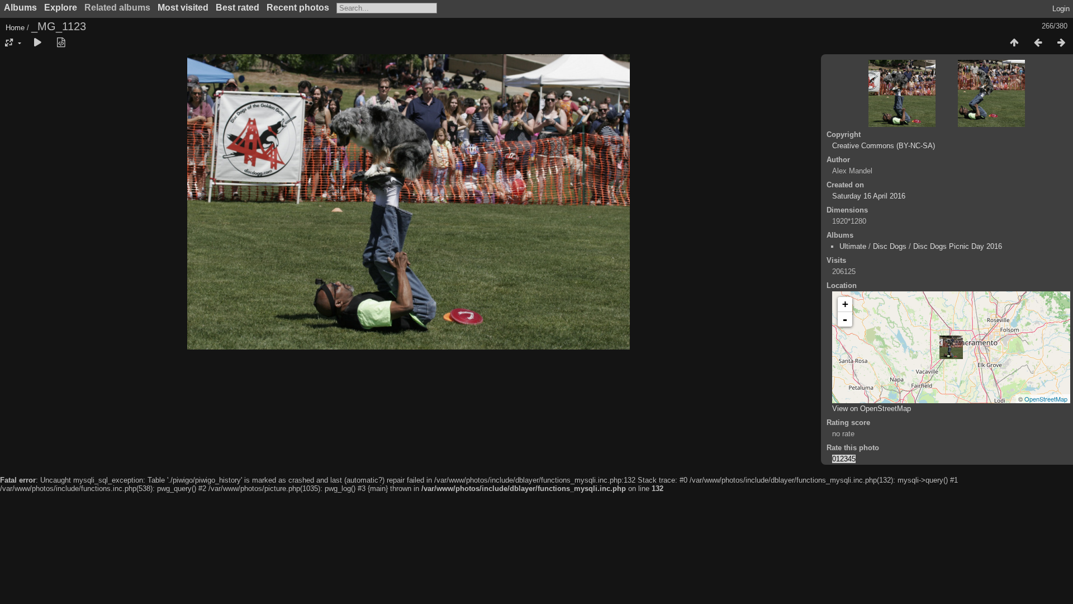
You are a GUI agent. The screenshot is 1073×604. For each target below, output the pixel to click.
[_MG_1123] (951, 347)
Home (15, 27)
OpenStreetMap (1045, 398)
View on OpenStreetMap (871, 408)
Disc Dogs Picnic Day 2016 (957, 246)
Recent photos (298, 7)
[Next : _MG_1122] (1061, 43)
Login (1061, 8)
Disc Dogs (889, 246)
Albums (20, 7)
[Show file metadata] (61, 43)
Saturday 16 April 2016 (868, 196)
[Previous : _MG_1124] (1038, 43)
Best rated (237, 7)
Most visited (183, 7)
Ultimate (852, 246)
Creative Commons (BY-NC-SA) (883, 145)
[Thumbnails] (1014, 43)
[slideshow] (37, 43)
